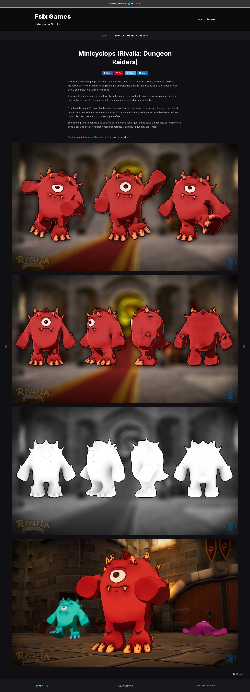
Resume (210, 19)
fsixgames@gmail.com (95, 137)
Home (199, 19)
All (104, 35)
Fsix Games (53, 16)
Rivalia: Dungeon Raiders (131, 35)
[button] (238, 674)
